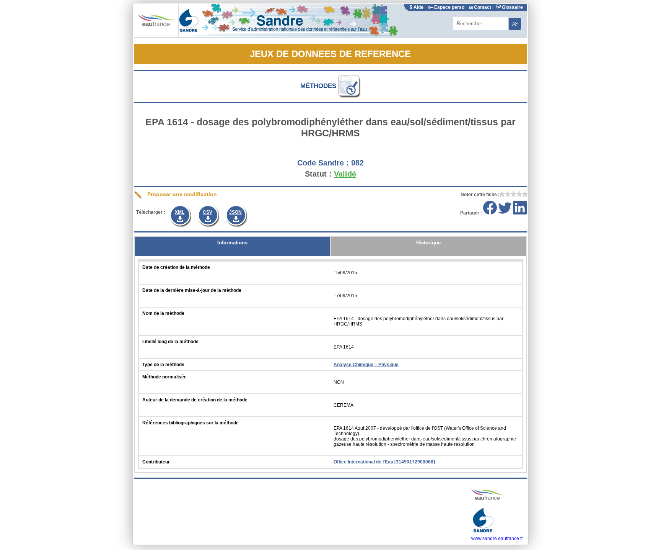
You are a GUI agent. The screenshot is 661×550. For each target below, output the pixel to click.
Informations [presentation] (232, 243)
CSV (207, 212)
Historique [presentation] (428, 243)
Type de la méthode (163, 364)
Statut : (318, 174)
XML (179, 212)
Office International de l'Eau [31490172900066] (384, 462)
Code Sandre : (323, 163)
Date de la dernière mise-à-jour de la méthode (191, 290)
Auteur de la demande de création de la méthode (194, 400)
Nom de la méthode (163, 313)
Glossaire (512, 7)
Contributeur (156, 462)
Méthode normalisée (164, 377)
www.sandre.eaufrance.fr (497, 538)
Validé (345, 174)
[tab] (232, 246)
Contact (482, 7)
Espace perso (449, 7)
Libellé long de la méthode (170, 341)
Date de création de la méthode (176, 267)
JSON (235, 212)
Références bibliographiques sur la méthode (190, 423)
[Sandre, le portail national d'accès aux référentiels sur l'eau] (289, 35)
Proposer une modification (181, 194)
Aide (418, 7)
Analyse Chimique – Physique (366, 364)
